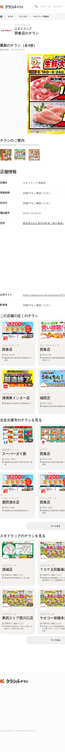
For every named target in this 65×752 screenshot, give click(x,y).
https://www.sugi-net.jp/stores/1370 (44, 294)
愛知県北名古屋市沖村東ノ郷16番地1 (43, 223)
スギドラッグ (23, 28)
